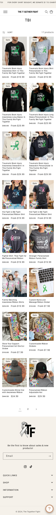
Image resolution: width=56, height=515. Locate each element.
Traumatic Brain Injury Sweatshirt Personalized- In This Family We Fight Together (41, 166)
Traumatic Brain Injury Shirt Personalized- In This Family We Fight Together (41, 70)
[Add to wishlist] (23, 62)
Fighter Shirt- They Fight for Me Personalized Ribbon (14, 257)
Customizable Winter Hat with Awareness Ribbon (13, 391)
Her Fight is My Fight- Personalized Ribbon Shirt (40, 213)
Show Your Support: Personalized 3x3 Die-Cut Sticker (13, 346)
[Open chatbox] (49, 508)
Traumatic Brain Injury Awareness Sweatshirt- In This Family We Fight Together (13, 166)
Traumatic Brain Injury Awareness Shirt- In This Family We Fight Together (13, 70)
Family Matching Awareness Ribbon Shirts (13, 301)
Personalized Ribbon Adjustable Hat (38, 391)
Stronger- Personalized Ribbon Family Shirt (39, 257)
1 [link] (20, 409)
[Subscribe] (49, 456)
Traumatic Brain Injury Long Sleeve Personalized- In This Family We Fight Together (41, 117)
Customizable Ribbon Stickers (38, 345)
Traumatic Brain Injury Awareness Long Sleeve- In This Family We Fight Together (13, 118)
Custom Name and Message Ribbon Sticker (39, 301)
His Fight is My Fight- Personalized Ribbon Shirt (13, 213)
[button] (5, 11)
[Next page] (36, 409)
